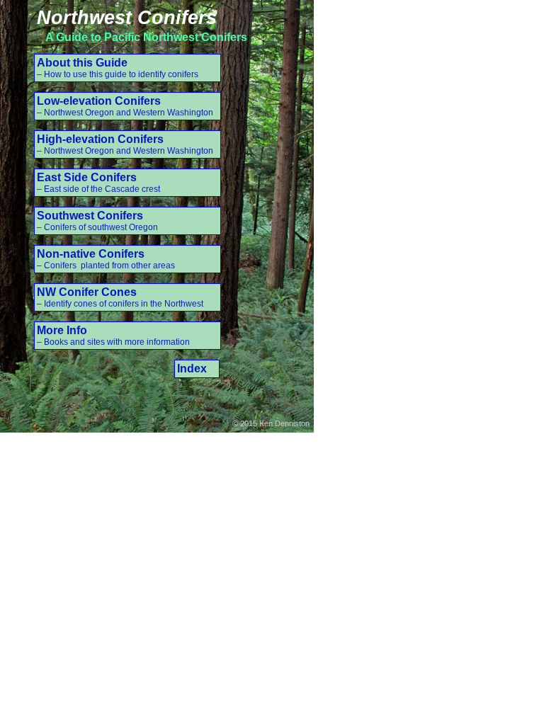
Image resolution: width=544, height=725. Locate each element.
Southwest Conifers (97, 221)
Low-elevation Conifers (125, 106)
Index (192, 368)
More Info (113, 335)
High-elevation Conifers (125, 144)
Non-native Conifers (106, 259)
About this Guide (117, 68)
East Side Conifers (98, 182)
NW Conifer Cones (120, 297)
